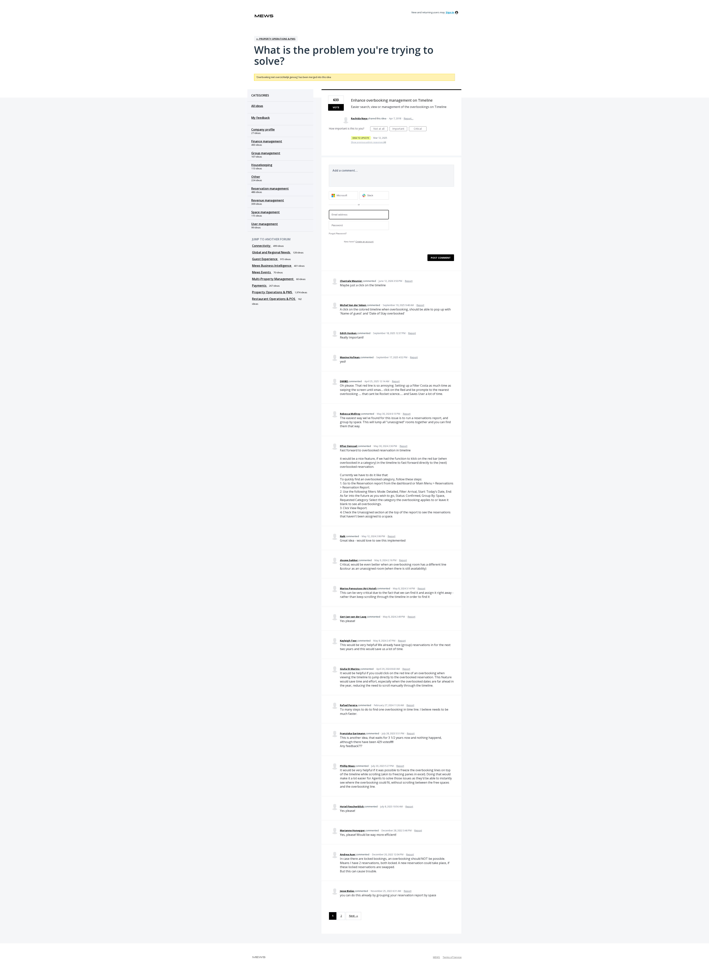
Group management (265, 153)
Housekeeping (261, 165)
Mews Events (262, 272)
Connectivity (261, 246)
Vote (336, 107)
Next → (353, 916)
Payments (259, 286)
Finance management (266, 141)
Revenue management (267, 200)
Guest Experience (265, 259)
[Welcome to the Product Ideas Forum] (264, 16)
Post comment (441, 257)
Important (399, 129)
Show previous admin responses (368, 142)
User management (264, 224)
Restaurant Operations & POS (274, 299)
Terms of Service (452, 957)
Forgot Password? (338, 233)
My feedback (260, 118)
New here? (359, 241)
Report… (408, 118)
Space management (265, 212)
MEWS (436, 957)
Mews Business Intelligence (272, 266)
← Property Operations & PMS (275, 38)
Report (408, 281)
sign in (450, 12)
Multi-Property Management (273, 279)
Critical (420, 129)
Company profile (263, 129)
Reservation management (270, 188)
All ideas (257, 106)
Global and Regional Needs (271, 252)
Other (255, 177)
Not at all (380, 129)
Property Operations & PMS (272, 292)
